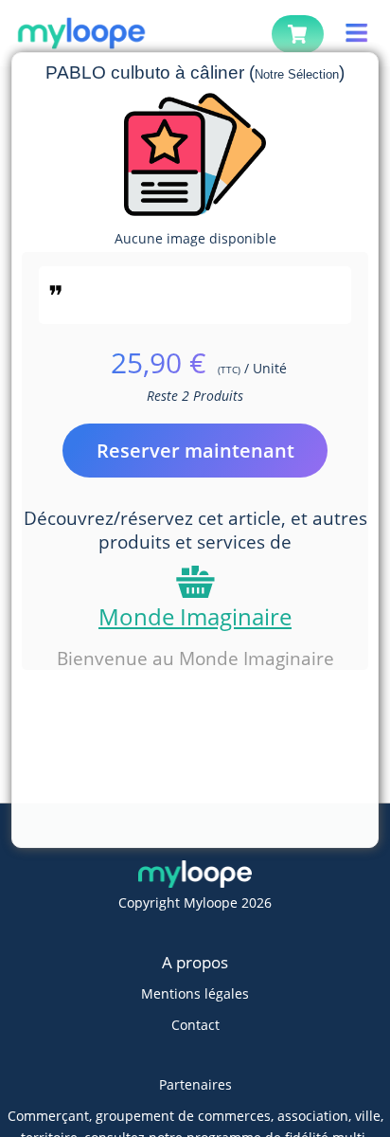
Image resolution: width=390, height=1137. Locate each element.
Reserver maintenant (195, 450)
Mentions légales (195, 993)
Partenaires (195, 1084)
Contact (195, 1025)
